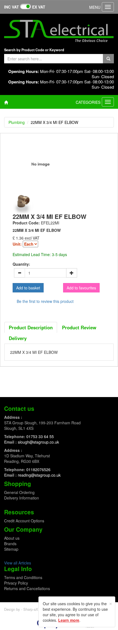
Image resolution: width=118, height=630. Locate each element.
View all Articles (17, 563)
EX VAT (38, 7)
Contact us (19, 408)
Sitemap (11, 549)
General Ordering (19, 492)
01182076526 (38, 469)
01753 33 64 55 (40, 436)
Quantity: (21, 264)
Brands (10, 543)
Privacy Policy (16, 583)
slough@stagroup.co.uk (38, 442)
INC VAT (11, 7)
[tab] (30, 327)
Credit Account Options (24, 520)
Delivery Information (21, 498)
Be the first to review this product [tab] (45, 301)
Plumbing (17, 122)
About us (11, 538)
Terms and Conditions (23, 577)
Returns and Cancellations (27, 588)
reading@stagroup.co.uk (39, 475)
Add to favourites (81, 287)
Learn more (68, 620)
